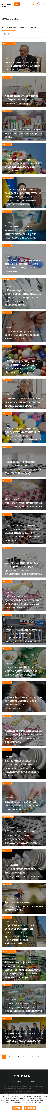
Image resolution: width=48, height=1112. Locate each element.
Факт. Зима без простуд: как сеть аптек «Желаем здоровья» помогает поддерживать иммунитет (23, 635)
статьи (34, 27)
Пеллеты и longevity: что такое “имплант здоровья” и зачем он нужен (23, 335)
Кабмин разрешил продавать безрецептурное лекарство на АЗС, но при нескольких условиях (23, 602)
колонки (7, 34)
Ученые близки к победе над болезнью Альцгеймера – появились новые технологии (24, 702)
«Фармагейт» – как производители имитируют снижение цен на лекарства (23, 503)
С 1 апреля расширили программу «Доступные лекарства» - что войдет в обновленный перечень (22, 366)
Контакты (17, 1081)
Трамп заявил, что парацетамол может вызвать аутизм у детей (24, 906)
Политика (7, 716)
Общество (7, 77)
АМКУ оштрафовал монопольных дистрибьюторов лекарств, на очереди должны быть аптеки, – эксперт (23, 969)
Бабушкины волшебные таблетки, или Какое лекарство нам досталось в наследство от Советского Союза (22, 768)
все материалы (9, 27)
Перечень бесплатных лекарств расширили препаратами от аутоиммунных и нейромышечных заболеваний (19, 934)
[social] (15, 1075)
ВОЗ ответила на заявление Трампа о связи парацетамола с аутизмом (23, 873)
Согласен (17, 1108)
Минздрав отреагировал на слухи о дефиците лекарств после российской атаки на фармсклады (23, 736)
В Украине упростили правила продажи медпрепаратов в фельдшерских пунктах (21, 837)
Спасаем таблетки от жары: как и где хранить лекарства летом (24, 133)
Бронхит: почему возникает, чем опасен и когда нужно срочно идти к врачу (24, 402)
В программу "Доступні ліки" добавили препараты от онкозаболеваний (22, 805)
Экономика (8, 178)
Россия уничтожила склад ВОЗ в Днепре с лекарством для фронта (23, 66)
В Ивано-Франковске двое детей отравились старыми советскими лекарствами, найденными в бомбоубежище (23, 297)
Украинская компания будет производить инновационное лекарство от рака (24, 1039)
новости (24, 27)
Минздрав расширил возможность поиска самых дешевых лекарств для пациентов (23, 165)
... (28, 1056)
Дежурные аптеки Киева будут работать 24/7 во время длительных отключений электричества (23, 568)
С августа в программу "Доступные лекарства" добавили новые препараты (23, 1007)
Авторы (31, 1081)
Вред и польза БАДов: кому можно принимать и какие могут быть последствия (23, 671)
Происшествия (9, 44)
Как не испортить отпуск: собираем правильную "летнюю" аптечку (22, 99)
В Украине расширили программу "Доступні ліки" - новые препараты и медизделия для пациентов (24, 434)
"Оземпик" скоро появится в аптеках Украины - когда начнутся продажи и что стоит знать (23, 265)
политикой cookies (35, 1102)
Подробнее (30, 1108)
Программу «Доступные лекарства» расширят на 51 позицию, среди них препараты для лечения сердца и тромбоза (23, 196)
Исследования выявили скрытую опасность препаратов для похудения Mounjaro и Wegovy (23, 467)
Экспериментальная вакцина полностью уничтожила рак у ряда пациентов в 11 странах (20, 232)
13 (33, 1056)
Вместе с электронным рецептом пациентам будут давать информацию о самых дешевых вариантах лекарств (23, 532)
